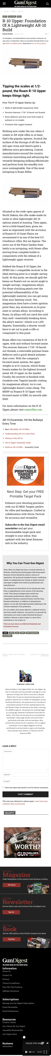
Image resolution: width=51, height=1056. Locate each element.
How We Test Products (12, 987)
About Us (6, 971)
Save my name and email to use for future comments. (27, 787)
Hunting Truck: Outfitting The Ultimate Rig (39, 655)
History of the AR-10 (14, 438)
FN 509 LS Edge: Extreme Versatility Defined (13, 655)
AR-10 (11, 633)
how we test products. (38, 43)
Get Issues (11, 885)
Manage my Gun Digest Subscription (18, 1003)
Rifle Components (32, 633)
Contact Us (7, 975)
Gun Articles (12, 16)
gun (17, 633)
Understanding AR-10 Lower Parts (20, 434)
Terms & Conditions (11, 983)
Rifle (22, 633)
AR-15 (20, 11)
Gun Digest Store (9, 1034)
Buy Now (12, 939)
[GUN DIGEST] (25, 3)
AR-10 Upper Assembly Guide (18, 443)
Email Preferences (10, 1011)
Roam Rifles (7, 636)
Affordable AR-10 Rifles (19, 429)
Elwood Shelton (7, 34)
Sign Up (11, 912)
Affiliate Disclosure (10, 991)
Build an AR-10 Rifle (14, 447)
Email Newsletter (10, 1007)
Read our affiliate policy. (14, 43)
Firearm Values (9, 1022)
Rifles (13, 11)
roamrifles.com (33, 409)
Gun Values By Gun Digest (13, 1026)
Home (6, 11)
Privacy (5, 979)
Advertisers (7, 1046)
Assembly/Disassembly (12, 1030)
